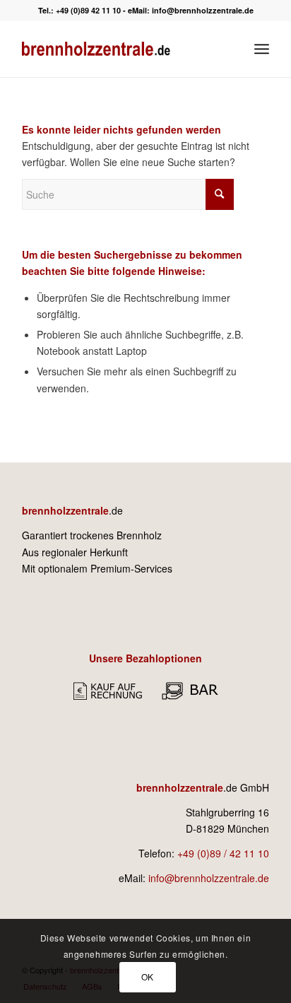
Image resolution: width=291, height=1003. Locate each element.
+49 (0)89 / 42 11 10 (223, 853)
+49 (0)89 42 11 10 (88, 10)
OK (147, 976)
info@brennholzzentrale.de (203, 10)
